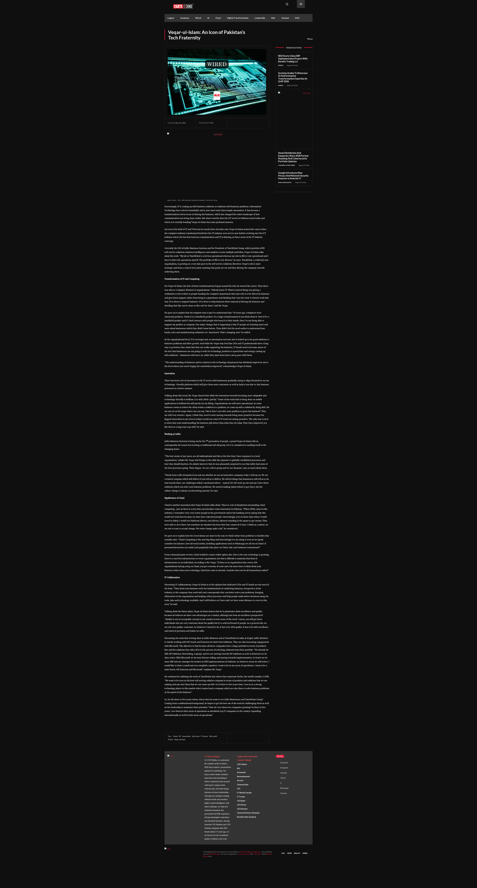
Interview (195, 736)
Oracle (170, 739)
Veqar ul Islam (179, 739)
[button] (287, 4)
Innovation (186, 736)
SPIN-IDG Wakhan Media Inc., (251, 852)
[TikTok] (276, 778)
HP (180, 736)
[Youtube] (276, 793)
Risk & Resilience (285, 182)
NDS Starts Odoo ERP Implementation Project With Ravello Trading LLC (293, 58)
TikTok (283, 778)
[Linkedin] (250, 122)
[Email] (255, 122)
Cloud (175, 736)
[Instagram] (276, 767)
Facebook (284, 763)
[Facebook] (232, 122)
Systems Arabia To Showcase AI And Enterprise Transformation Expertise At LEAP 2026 (293, 77)
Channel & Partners (286, 165)
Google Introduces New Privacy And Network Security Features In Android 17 (293, 175)
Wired (310, 39)
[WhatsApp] (244, 122)
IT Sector (204, 736)
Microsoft (213, 736)
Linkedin (283, 773)
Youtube (283, 793)
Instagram (284, 768)
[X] (238, 122)
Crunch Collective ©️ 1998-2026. (250, 854)
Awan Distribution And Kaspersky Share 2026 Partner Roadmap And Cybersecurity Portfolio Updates (293, 157)
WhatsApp (284, 788)
